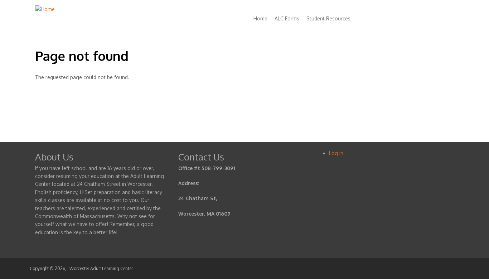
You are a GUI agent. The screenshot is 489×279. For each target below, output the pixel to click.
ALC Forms (287, 18)
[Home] (45, 9)
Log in (336, 153)
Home (260, 18)
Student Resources (328, 18)
